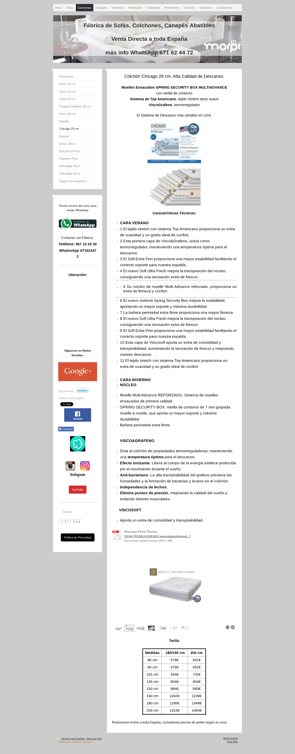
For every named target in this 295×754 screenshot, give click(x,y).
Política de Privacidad (77, 537)
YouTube (77, 489)
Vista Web (232, 741)
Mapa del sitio (94, 738)
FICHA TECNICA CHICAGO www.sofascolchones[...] (157, 536)
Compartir (67, 429)
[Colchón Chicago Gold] (174, 596)
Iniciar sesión (230, 738)
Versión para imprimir (73, 738)
